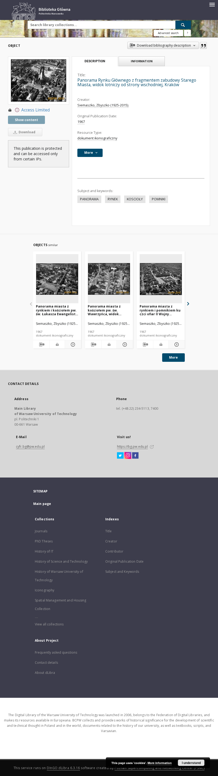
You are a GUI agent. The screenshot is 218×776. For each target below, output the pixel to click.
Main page (42, 503)
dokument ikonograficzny (97, 138)
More (173, 357)
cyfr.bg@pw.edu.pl (30, 446)
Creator (111, 541)
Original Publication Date (124, 561)
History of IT (44, 551)
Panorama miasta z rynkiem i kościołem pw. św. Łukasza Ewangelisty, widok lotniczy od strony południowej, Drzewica (57, 310)
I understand (191, 762)
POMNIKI (158, 199)
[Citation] (203, 45)
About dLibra (45, 672)
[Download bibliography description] (41, 344)
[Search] (183, 24)
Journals (41, 531)
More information (160, 763)
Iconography (44, 590)
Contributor (114, 551)
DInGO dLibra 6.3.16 (63, 768)
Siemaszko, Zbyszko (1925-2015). (103, 105)
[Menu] (212, 4)
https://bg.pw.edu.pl (132, 446)
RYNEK (113, 199)
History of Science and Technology (61, 561)
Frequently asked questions (56, 652)
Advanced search (168, 33)
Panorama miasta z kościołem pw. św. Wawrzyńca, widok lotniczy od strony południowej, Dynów (104, 310)
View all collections (49, 624)
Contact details (46, 662)
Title (108, 531)
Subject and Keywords (122, 571)
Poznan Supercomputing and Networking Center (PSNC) (159, 768)
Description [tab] (95, 61)
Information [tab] (142, 61)
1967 (81, 121)
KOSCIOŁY (135, 199)
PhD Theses (44, 541)
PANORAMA (89, 199)
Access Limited (35, 110)
